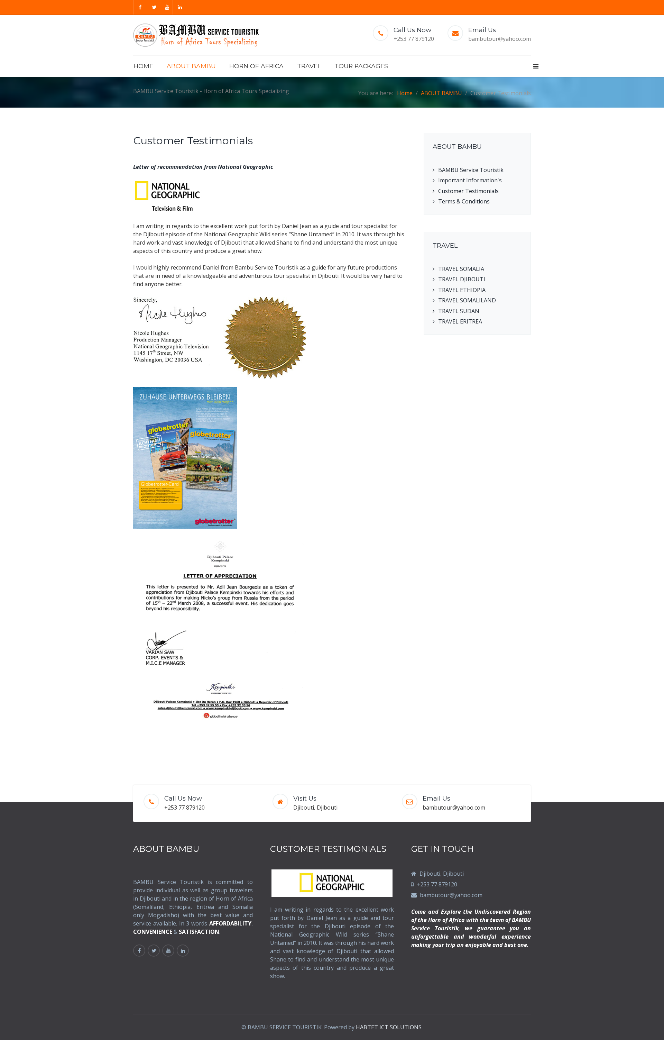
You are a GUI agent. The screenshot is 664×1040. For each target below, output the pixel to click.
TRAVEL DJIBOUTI (461, 279)
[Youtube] (167, 7)
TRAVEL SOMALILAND (467, 300)
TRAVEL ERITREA (460, 321)
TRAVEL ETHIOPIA (462, 290)
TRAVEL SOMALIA (461, 269)
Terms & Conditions (464, 201)
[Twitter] (155, 7)
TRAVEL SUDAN (458, 311)
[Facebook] (140, 7)
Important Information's (470, 180)
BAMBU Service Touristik (471, 170)
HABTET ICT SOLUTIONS (389, 1027)
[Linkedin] (180, 7)
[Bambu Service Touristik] (196, 35)
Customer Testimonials (468, 191)
